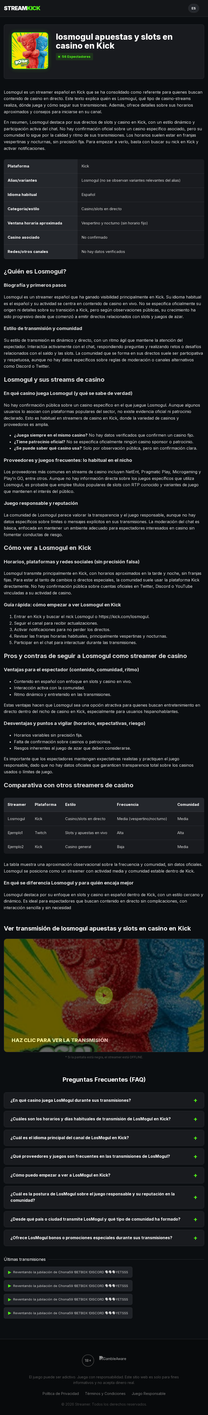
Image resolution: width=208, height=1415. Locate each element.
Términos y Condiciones (105, 1393)
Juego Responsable (149, 1393)
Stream (22, 8)
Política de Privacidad (61, 1393)
